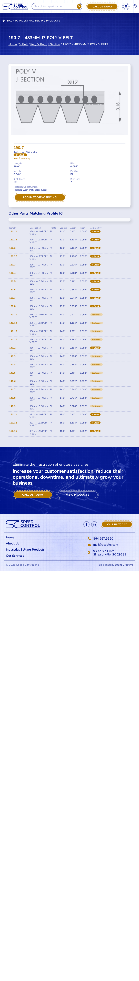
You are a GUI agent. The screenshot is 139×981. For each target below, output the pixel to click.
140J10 (13, 314)
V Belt (23, 44)
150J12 (13, 422)
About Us (12, 543)
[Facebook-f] (86, 524)
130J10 (13, 231)
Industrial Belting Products (25, 550)
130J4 (12, 273)
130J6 (12, 289)
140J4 (12, 364)
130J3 (12, 264)
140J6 (12, 381)
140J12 (13, 323)
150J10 (13, 414)
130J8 (12, 306)
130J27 (13, 256)
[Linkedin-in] (94, 524)
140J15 (13, 331)
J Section (54, 44)
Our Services (15, 556)
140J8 (12, 397)
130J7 (12, 297)
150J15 (13, 431)
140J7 (12, 389)
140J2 (12, 347)
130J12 (13, 239)
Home (12, 44)
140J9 (12, 406)
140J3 (12, 356)
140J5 (12, 372)
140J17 (13, 339)
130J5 (12, 281)
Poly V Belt (38, 44)
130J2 (12, 248)
